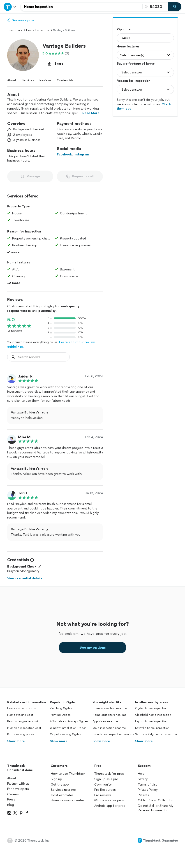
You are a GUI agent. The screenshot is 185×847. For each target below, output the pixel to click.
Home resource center (67, 800)
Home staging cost (20, 714)
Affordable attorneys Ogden (69, 721)
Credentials (65, 80)
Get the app (60, 784)
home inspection (37, 30)
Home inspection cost (22, 708)
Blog (10, 805)
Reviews (45, 80)
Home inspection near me (109, 708)
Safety (143, 779)
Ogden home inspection (151, 708)
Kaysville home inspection (152, 728)
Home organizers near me (109, 714)
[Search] (174, 6)
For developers (18, 789)
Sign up (56, 779)
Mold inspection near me (109, 728)
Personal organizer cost (22, 721)
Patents (143, 795)
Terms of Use (147, 784)
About (11, 80)
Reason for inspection (133, 81)
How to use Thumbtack (68, 774)
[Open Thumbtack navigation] (10, 6)
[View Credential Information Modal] (31, 560)
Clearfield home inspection (153, 714)
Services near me (63, 790)
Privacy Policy (147, 790)
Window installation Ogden (68, 728)
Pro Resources (105, 790)
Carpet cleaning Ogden (65, 734)
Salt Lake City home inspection (156, 734)
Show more (16, 741)
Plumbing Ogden (61, 708)
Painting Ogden (60, 714)
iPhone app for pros (109, 800)
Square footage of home (136, 64)
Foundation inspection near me (113, 734)
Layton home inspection (151, 721)
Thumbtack (14, 30)
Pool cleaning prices (20, 734)
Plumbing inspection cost (24, 728)
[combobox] (81, 6)
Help (141, 774)
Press (11, 799)
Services (28, 80)
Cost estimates (62, 795)
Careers (13, 794)
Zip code (123, 29)
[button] (23, 55)
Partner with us (18, 784)
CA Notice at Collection (155, 800)
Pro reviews (102, 795)
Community (102, 784)
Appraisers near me (105, 721)
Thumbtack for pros (109, 774)
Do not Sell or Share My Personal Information (155, 808)
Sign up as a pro (106, 779)
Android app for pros (109, 806)
